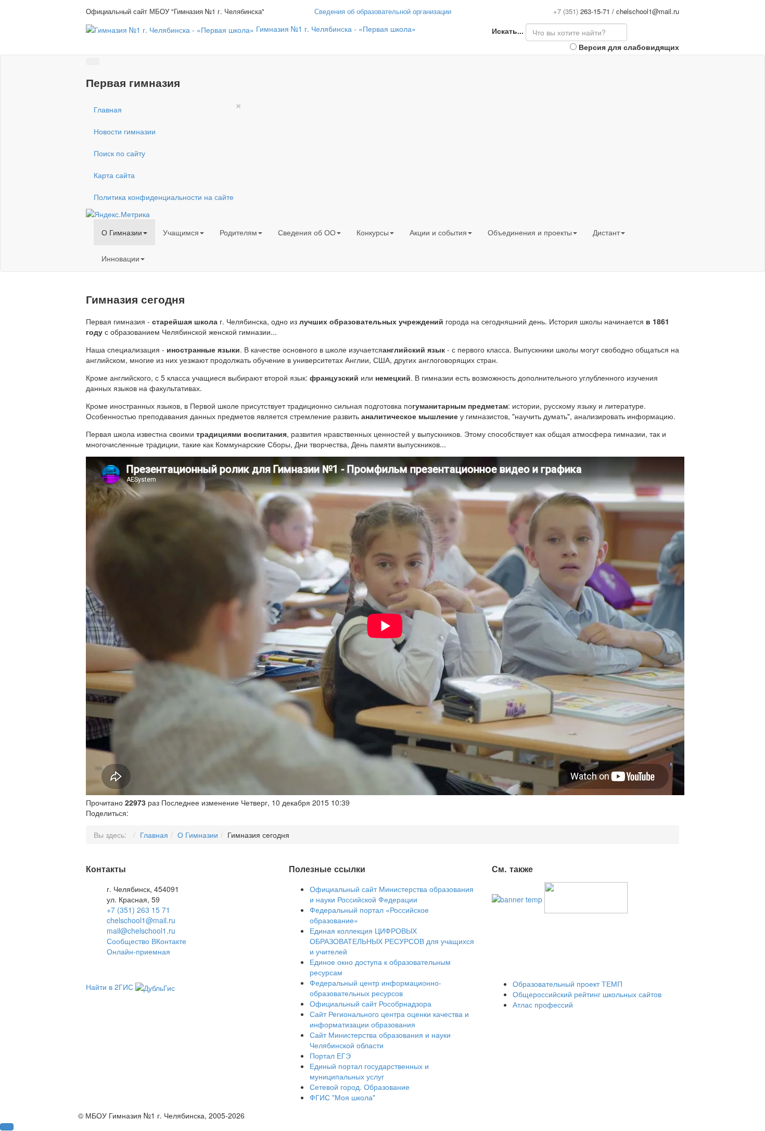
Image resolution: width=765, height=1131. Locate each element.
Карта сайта (114, 175)
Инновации (120, 258)
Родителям (238, 232)
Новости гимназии (125, 131)
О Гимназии (121, 232)
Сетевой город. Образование (360, 1087)
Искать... (508, 31)
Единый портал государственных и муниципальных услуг (369, 1071)
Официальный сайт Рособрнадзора (370, 1003)
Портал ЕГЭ (330, 1055)
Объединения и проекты (530, 232)
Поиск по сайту (119, 153)
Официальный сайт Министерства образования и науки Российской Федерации (392, 894)
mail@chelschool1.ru (141, 930)
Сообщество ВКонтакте (146, 941)
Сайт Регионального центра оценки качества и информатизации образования (389, 1019)
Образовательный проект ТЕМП (567, 983)
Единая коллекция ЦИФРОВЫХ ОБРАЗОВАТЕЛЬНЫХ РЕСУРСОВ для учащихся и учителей (392, 941)
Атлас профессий (543, 1004)
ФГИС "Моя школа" (342, 1097)
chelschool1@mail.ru (141, 920)
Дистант (606, 232)
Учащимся (181, 232)
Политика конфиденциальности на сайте (164, 197)
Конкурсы (372, 232)
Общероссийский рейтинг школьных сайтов (587, 994)
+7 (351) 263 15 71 (138, 909)
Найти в (109, 987)
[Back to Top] (7, 1126)
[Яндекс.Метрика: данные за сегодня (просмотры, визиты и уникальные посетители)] (118, 214)
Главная (108, 109)
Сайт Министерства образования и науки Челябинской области (380, 1039)
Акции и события (438, 232)
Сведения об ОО (307, 232)
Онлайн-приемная (138, 951)
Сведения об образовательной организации (382, 11)
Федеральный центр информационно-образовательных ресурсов (375, 987)
